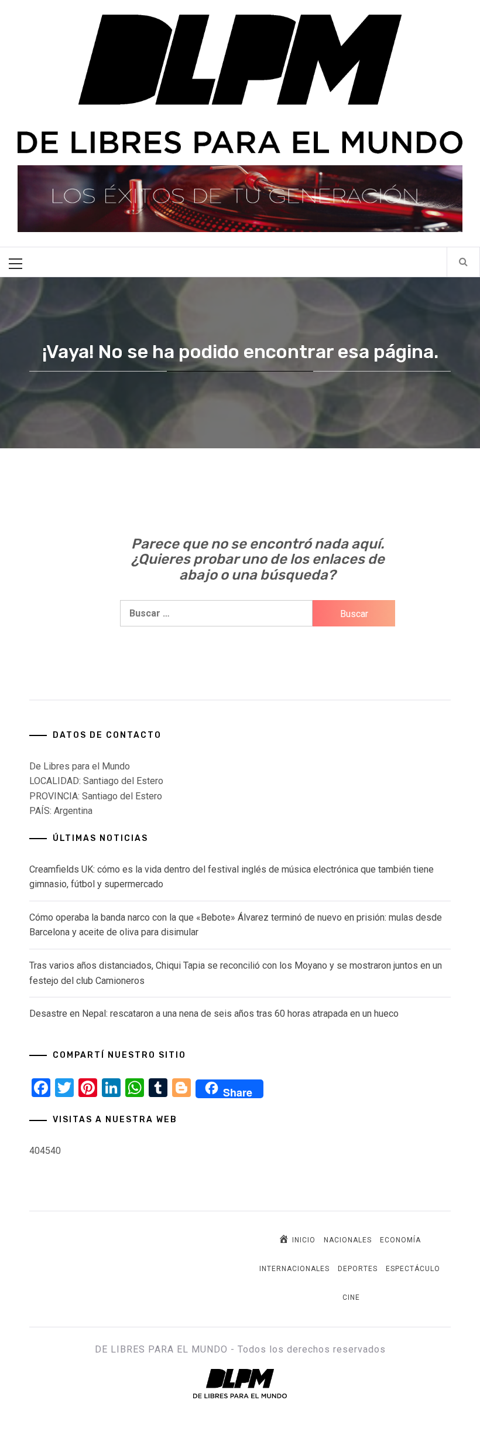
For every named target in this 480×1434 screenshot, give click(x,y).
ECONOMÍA (400, 1240)
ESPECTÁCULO (413, 1269)
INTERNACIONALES (294, 1269)
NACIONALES (348, 1240)
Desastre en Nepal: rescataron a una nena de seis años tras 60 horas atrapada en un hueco (214, 1013)
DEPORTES (358, 1269)
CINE (351, 1297)
